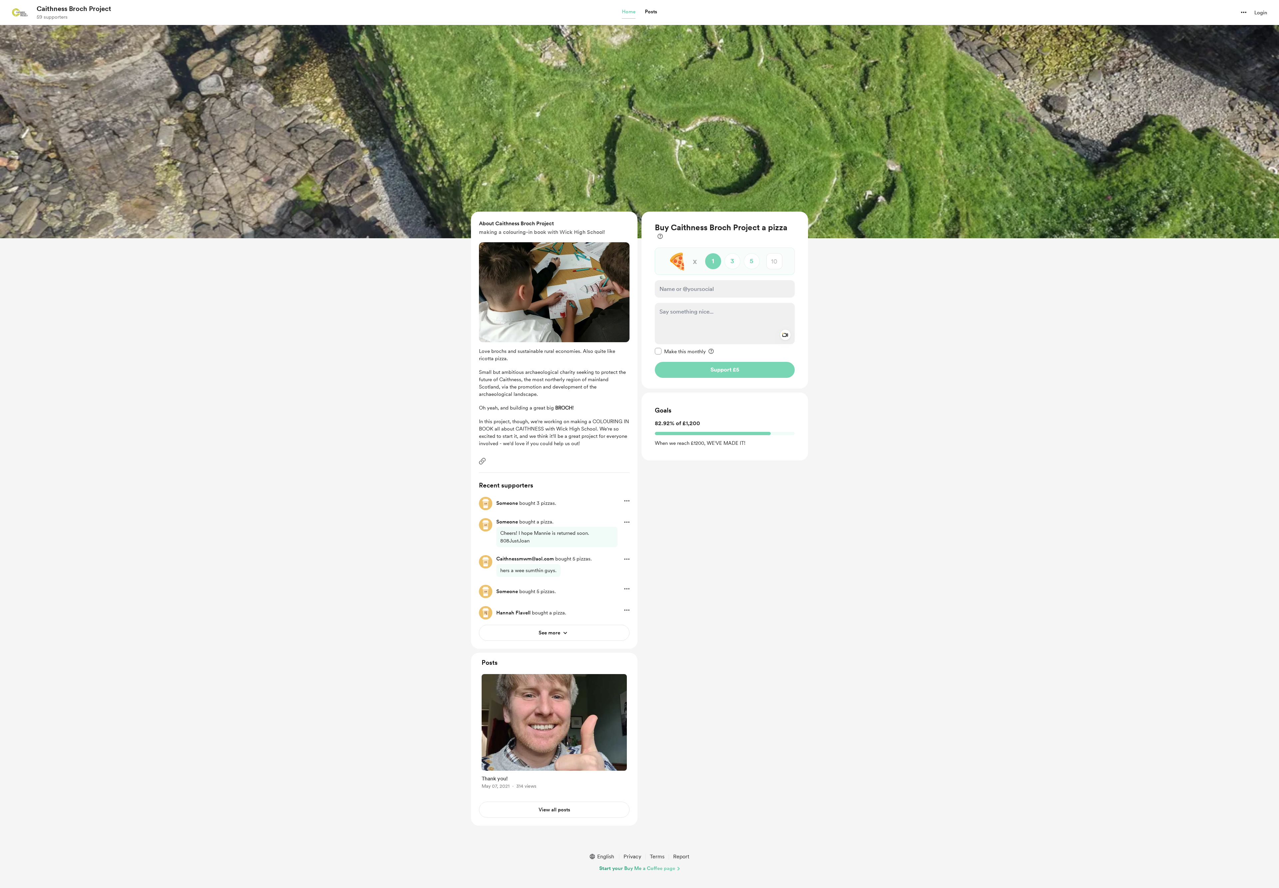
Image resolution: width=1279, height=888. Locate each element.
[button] (629, 12)
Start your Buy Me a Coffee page (637, 868)
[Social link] (482, 461)
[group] (554, 732)
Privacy (632, 856)
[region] (724, 300)
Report (681, 856)
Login (1260, 13)
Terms (657, 856)
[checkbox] (680, 351)
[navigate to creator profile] (20, 12)
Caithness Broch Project (74, 9)
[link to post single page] (554, 732)
